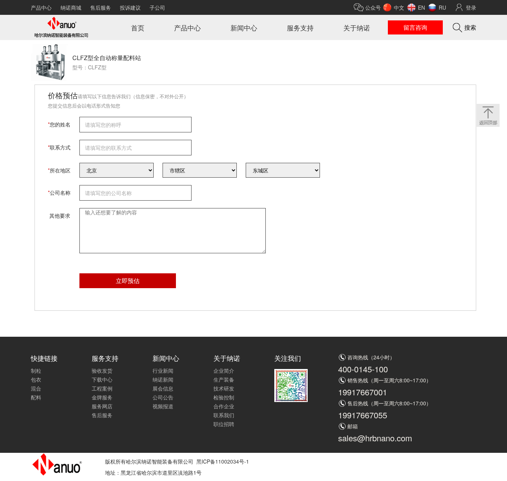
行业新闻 (163, 370)
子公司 (157, 7)
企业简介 (223, 370)
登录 (471, 7)
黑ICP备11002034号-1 (222, 461)
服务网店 (102, 406)
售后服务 (100, 7)
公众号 (373, 7)
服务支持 (300, 27)
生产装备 (223, 379)
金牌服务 (102, 397)
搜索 (470, 27)
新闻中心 (243, 27)
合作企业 (223, 406)
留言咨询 (415, 27)
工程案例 (102, 388)
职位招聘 (223, 424)
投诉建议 (130, 7)
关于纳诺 (356, 27)
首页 (137, 27)
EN (421, 7)
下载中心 (102, 379)
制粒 (36, 370)
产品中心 (41, 7)
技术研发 (223, 388)
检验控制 (223, 397)
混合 (36, 388)
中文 (399, 7)
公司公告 (163, 397)
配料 (36, 397)
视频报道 (163, 406)
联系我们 (223, 415)
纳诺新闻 (163, 379)
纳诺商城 (70, 7)
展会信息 (163, 388)
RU (442, 7)
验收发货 (102, 370)
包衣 (36, 379)
